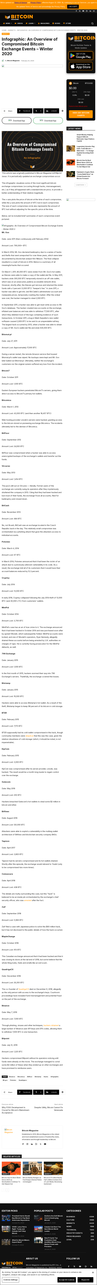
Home (4, 30)
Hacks (46, 1077)
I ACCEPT (73, 6)
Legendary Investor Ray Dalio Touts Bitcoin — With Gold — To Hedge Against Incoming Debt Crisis (86, 150)
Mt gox (5, 1080)
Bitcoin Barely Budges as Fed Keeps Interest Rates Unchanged (32, 1180)
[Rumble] (86, 11)
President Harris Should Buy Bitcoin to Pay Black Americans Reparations (21, 1218)
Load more (80, 185)
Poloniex (13, 1080)
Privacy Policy (36, 3)
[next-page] (7, 1190)
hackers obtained (51, 1025)
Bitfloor (29, 1077)
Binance (12, 1077)
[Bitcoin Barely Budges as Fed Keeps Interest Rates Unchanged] (32, 1168)
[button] (92, 23)
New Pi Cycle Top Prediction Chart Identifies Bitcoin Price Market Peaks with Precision (52, 1242)
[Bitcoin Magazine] (3, 60)
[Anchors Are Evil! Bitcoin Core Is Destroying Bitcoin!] (38, 1218)
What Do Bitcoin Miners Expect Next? (20, 1241)
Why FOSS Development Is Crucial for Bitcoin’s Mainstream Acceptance (15, 1110)
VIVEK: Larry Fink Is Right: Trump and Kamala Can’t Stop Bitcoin (19, 1230)
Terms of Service (20, 3)
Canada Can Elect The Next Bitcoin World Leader (52, 1229)
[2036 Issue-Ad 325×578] (80, 223)
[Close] (93, 1272)
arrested (27, 900)
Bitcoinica (21, 1077)
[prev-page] (3, 1190)
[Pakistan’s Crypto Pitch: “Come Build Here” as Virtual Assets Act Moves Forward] (70, 174)
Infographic (55, 1077)
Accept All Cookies (67, 1280)
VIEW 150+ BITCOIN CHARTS (80, 114)
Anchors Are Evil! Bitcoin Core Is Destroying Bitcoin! (53, 1218)
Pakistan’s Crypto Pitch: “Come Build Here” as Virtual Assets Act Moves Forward (85, 175)
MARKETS (12, 30)
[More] (62, 110)
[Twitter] (79, 11)
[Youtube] (83, 11)
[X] (41, 1143)
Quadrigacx (23, 1080)
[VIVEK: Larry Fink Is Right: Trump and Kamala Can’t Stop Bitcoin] (6, 1229)
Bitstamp (38, 1077)
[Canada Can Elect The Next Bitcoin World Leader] (38, 1229)
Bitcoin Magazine (13, 60)
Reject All (85, 1280)
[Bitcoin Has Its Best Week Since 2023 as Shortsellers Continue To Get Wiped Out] (11, 1168)
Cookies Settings (10, 1280)
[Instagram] (93, 11)
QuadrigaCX (24, 989)
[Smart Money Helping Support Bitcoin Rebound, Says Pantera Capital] (70, 137)
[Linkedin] (90, 11)
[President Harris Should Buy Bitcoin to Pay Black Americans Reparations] (6, 1218)
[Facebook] (76, 11)
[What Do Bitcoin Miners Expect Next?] (6, 1242)
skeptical (29, 736)
